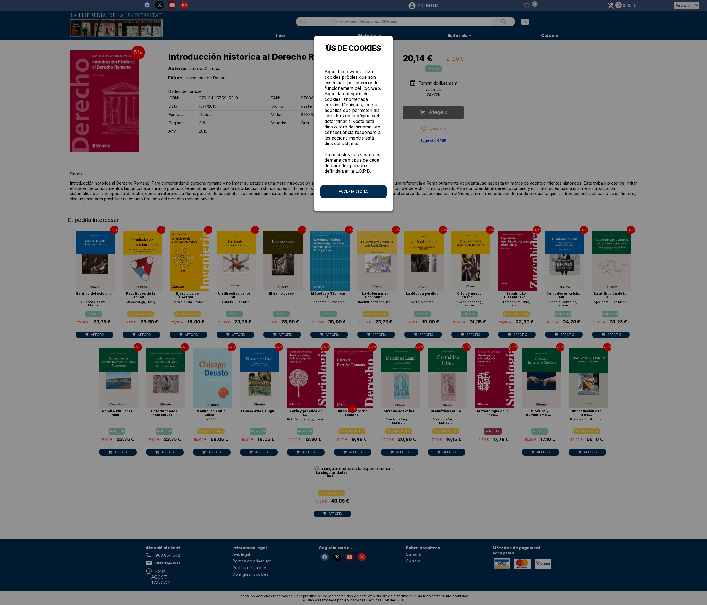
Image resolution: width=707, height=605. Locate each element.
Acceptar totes (353, 191)
